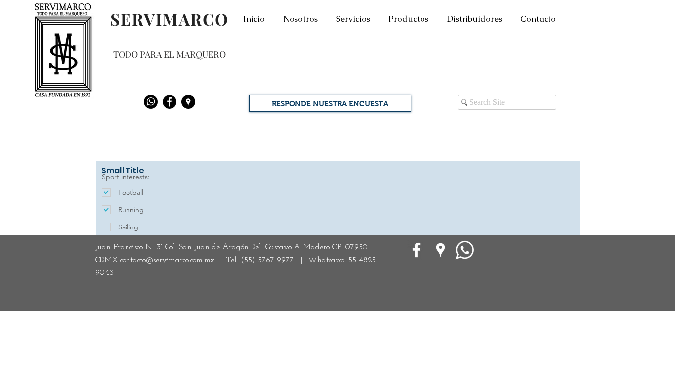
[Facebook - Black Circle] (169, 102)
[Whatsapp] (151, 102)
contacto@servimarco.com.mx (167, 260)
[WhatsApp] (464, 250)
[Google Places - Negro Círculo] (188, 102)
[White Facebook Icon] (416, 250)
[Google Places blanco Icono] (440, 250)
